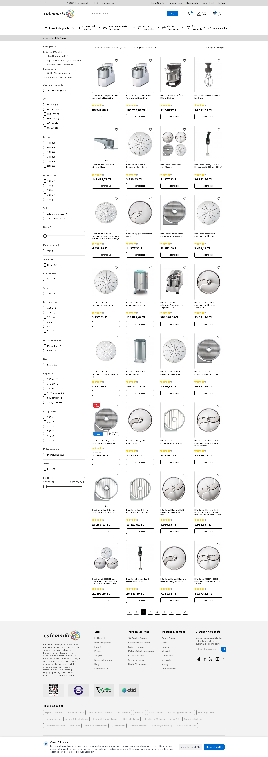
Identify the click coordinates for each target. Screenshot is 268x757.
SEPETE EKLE (106, 117)
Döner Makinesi (52, 719)
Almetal (166, 651)
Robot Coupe (168, 638)
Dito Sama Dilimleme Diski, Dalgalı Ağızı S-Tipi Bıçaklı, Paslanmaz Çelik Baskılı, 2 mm (207, 512)
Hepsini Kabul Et (214, 747)
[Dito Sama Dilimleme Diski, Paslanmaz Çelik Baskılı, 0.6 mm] (174, 489)
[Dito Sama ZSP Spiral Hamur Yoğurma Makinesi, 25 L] (140, 75)
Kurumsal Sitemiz (103, 660)
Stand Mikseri (156, 712)
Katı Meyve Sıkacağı (162, 725)
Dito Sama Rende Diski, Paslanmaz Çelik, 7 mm (102, 304)
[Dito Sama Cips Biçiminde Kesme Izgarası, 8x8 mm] (140, 489)
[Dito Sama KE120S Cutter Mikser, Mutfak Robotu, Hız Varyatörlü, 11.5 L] (174, 282)
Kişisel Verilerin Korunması (141, 651)
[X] (211, 659)
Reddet (113, 749)
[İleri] (178, 612)
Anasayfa (48, 38)
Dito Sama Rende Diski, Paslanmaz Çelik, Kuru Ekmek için (105, 374)
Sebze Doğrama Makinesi (180, 712)
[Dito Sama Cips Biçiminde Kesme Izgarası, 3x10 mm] (174, 420)
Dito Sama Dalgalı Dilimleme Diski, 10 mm (139, 442)
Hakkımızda (192, 3)
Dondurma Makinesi (55, 725)
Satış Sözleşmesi (136, 647)
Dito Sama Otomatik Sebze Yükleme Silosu (104, 165)
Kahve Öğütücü (76, 712)
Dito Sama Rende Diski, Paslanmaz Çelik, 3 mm (136, 165)
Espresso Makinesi (54, 712)
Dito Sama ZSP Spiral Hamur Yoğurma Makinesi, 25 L (139, 96)
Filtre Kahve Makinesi (154, 719)
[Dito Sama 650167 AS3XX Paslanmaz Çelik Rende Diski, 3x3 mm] (208, 558)
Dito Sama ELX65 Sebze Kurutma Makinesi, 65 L (137, 373)
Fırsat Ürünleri (158, 3)
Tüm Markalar (169, 668)
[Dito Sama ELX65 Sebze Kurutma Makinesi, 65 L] (140, 351)
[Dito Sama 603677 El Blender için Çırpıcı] (208, 75)
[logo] (59, 13)
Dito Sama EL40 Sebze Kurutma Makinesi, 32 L (136, 304)
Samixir (166, 647)
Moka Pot (174, 719)
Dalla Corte (167, 655)
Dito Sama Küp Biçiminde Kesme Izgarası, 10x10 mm (206, 373)
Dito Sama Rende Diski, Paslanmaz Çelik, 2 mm (170, 373)
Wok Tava (75, 725)
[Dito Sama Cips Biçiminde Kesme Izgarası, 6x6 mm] (106, 489)
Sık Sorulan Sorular (137, 638)
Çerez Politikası (136, 660)
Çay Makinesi (118, 725)
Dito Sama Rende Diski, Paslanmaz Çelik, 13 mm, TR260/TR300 (205, 305)
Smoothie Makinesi (193, 719)
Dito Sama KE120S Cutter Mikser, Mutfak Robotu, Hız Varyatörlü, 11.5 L (172, 305)
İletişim (221, 3)
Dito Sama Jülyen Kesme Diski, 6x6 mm (139, 234)
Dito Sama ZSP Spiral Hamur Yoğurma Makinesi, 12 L (105, 96)
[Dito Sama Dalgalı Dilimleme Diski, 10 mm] (140, 420)
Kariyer (97, 651)
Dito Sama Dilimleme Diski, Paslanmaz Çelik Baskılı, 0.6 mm (172, 512)
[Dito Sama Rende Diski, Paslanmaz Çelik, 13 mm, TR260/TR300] (208, 282)
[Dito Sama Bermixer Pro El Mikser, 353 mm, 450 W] (140, 558)
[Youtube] (224, 659)
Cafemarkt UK (101, 668)
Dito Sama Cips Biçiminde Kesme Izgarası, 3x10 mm (171, 442)
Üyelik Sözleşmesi (137, 664)
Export (97, 647)
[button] (105, 160)
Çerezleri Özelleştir (190, 747)
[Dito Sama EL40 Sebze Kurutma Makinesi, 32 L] (140, 282)
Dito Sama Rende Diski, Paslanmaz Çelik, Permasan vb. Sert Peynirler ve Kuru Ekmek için (106, 236)
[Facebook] (198, 659)
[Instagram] (217, 659)
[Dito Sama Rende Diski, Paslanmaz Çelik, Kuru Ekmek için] (106, 351)
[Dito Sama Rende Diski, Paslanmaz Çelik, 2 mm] (174, 351)
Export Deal (208, 3)
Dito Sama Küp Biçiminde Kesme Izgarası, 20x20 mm (172, 234)
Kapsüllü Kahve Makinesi (101, 712)
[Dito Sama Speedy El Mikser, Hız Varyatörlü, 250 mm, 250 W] (208, 144)
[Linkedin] (204, 659)
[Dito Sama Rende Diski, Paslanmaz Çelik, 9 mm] (208, 213)
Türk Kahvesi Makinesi (96, 725)
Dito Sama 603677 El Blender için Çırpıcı (207, 96)
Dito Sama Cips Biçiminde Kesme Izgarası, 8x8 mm (137, 511)
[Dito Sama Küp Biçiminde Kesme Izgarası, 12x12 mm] (106, 420)
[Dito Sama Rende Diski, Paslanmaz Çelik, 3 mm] (140, 144)
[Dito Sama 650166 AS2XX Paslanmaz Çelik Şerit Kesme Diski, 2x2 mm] (208, 420)
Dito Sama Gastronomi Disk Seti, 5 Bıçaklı (172, 165)
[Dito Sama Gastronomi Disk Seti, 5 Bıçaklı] (174, 144)
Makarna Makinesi (138, 725)
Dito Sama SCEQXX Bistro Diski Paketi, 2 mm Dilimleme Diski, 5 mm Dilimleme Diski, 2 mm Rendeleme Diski (105, 581)
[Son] (185, 612)
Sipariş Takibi (175, 3)
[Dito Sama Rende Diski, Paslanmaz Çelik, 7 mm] (106, 282)
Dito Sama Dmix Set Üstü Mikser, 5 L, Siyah (171, 96)
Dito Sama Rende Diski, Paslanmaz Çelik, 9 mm (204, 234)
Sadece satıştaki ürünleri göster (110, 47)
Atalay (165, 664)
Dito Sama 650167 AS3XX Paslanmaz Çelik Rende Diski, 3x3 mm (207, 581)
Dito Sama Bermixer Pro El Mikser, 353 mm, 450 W (137, 580)
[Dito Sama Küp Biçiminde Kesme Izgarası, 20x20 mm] (174, 213)
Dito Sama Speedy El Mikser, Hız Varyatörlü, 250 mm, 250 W (208, 165)
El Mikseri (139, 712)
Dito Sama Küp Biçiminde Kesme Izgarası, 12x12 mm (104, 442)
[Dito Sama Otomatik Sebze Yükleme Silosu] (106, 144)
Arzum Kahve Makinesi (76, 719)
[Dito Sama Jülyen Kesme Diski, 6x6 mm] (140, 213)
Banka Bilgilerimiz (103, 642)
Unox (164, 642)
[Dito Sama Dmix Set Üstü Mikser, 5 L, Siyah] (174, 75)
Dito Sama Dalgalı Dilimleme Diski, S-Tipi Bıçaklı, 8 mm (173, 580)
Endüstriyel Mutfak (186, 725)
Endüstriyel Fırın (206, 712)
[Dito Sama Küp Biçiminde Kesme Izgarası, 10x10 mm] (208, 351)
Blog (96, 664)
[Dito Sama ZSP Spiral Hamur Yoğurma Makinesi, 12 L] (106, 75)
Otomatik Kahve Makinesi (105, 719)
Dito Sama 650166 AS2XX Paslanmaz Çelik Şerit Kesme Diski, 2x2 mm (207, 443)
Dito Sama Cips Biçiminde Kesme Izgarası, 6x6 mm (103, 511)
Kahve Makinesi (131, 719)
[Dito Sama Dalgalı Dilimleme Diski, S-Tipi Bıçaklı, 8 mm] (174, 558)
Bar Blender (124, 712)
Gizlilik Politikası (136, 655)
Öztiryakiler (167, 660)
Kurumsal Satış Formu (139, 642)
